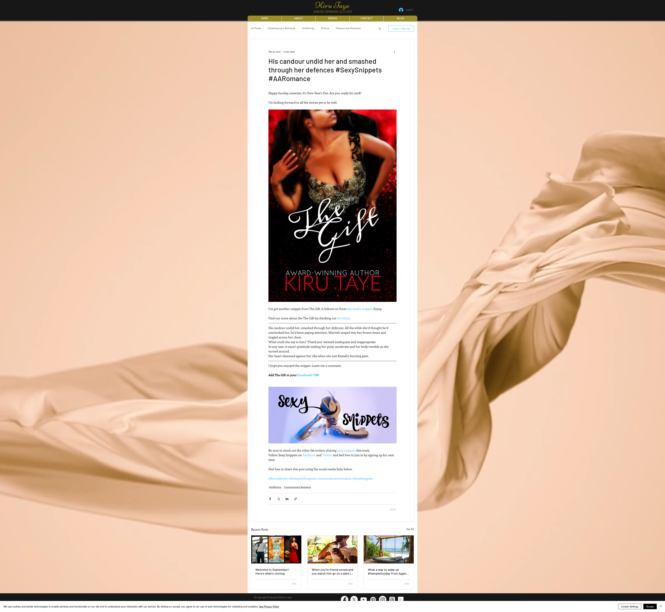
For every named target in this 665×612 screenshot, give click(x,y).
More (339, 28)
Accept (650, 606)
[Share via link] (295, 498)
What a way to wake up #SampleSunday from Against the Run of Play (388, 571)
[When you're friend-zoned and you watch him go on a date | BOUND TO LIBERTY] (333, 549)
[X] (354, 599)
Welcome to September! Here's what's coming (272, 571)
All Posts (256, 28)
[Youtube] (363, 599)
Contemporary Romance (281, 28)
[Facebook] (344, 599)
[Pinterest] (373, 599)
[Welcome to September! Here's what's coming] (276, 549)
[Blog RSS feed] (401, 599)
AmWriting (308, 28)
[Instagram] (382, 599)
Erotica (325, 28)
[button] (380, 28)
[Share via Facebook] (270, 498)
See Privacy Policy (269, 606)
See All (410, 528)
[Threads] (392, 599)
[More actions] (394, 51)
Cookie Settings (629, 606)
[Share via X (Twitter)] (278, 498)
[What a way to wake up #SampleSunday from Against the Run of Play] (389, 549)
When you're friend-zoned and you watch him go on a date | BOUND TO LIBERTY (332, 571)
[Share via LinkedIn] (287, 498)
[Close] (661, 606)
